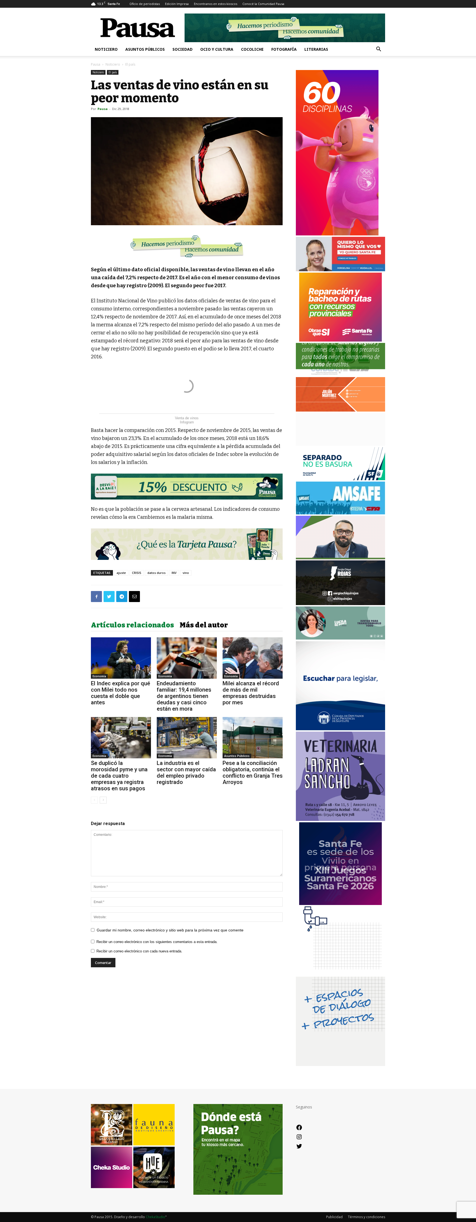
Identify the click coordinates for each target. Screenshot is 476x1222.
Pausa (95, 64)
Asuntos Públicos (145, 49)
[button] (378, 49)
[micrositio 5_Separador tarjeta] (187, 544)
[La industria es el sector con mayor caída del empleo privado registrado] (187, 737)
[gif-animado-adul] (340, 374)
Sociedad (182, 49)
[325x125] (340, 269)
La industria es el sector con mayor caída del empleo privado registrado (186, 772)
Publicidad (334, 1217)
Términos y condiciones (366, 1217)
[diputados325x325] (340, 728)
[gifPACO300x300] (340, 903)
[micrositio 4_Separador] (187, 246)
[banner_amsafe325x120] (340, 512)
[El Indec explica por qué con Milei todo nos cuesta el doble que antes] (121, 658)
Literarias (316, 49)
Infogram (187, 422)
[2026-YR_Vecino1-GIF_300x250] (340, 973)
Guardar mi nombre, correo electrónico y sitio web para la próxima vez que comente (170, 930)
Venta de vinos (187, 418)
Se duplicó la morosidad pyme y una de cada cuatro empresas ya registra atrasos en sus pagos (119, 776)
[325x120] (340, 478)
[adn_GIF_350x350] (340, 1064)
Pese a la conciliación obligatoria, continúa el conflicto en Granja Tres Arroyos (253, 772)
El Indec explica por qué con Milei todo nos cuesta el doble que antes (120, 693)
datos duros (156, 573)
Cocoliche (252, 49)
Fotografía (284, 49)
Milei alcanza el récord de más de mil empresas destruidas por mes (251, 693)
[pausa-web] (340, 410)
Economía (99, 676)
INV (174, 573)
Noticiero (106, 49)
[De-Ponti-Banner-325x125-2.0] (340, 638)
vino (186, 573)
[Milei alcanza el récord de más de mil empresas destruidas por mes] (253, 658)
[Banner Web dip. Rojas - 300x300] (340, 603)
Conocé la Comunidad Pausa (263, 4)
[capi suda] (337, 234)
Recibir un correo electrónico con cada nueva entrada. (139, 951)
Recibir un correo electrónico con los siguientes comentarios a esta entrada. (157, 942)
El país (113, 72)
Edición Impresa (177, 4)
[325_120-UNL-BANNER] (340, 444)
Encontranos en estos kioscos (215, 4)
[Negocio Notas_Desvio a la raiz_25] (187, 487)
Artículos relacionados (132, 625)
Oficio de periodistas (144, 4)
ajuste (121, 573)
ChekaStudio (155, 1217)
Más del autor (204, 625)
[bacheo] (340, 340)
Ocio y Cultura (216, 49)
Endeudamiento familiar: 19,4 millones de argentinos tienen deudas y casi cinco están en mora (184, 696)
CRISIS (136, 573)
